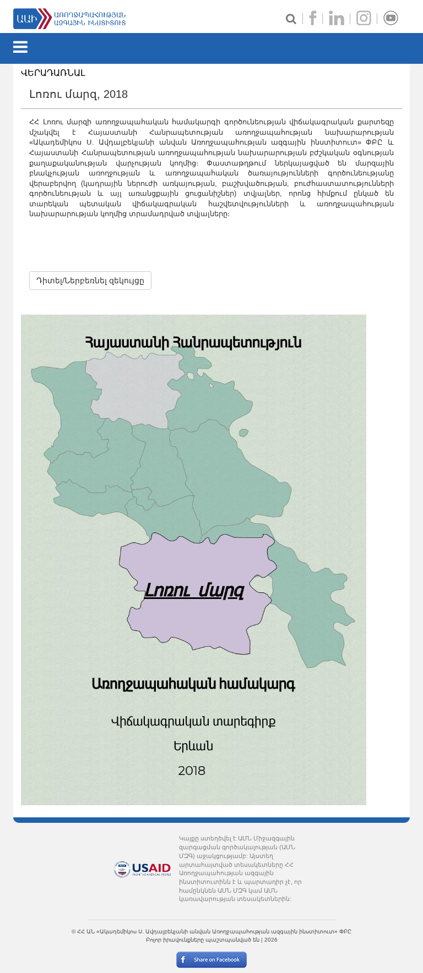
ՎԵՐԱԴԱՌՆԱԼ (53, 73)
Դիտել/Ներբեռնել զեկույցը (90, 280)
